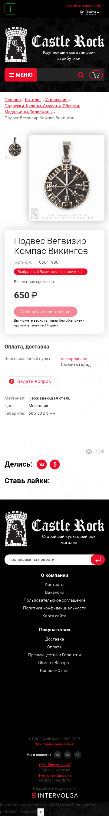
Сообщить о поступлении (46, 311)
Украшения (56, 99)
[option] (66, 178)
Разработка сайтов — (54, 788)
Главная (13, 99)
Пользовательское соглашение (54, 600)
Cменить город (76, 364)
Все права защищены (54, 744)
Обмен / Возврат (54, 662)
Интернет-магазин (55, 775)
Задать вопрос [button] (34, 381)
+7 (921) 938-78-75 (54, 781)
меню (24, 75)
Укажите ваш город (83, 6)
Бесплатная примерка (34, 281)
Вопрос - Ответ (54, 670)
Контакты (10, 8)
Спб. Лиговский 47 (55, 765)
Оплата (54, 646)
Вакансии (54, 592)
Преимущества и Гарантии (54, 654)
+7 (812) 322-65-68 (54, 770)
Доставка (54, 639)
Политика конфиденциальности (54, 608)
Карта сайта (54, 615)
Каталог (33, 99)
